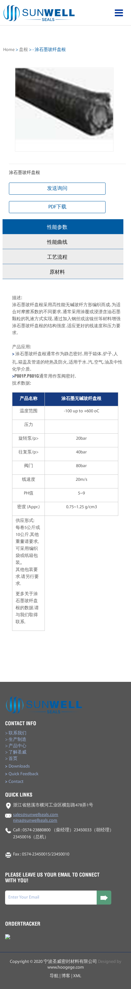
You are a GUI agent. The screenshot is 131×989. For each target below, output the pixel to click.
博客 (65, 976)
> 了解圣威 (15, 752)
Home (9, 49)
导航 (54, 976)
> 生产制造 (15, 739)
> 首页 (11, 758)
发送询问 (57, 188)
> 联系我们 (15, 733)
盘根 (23, 49)
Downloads (17, 766)
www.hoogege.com (65, 967)
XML (77, 976)
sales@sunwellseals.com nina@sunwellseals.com (35, 817)
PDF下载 (57, 207)
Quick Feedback (21, 774)
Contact (14, 781)
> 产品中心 (15, 746)
